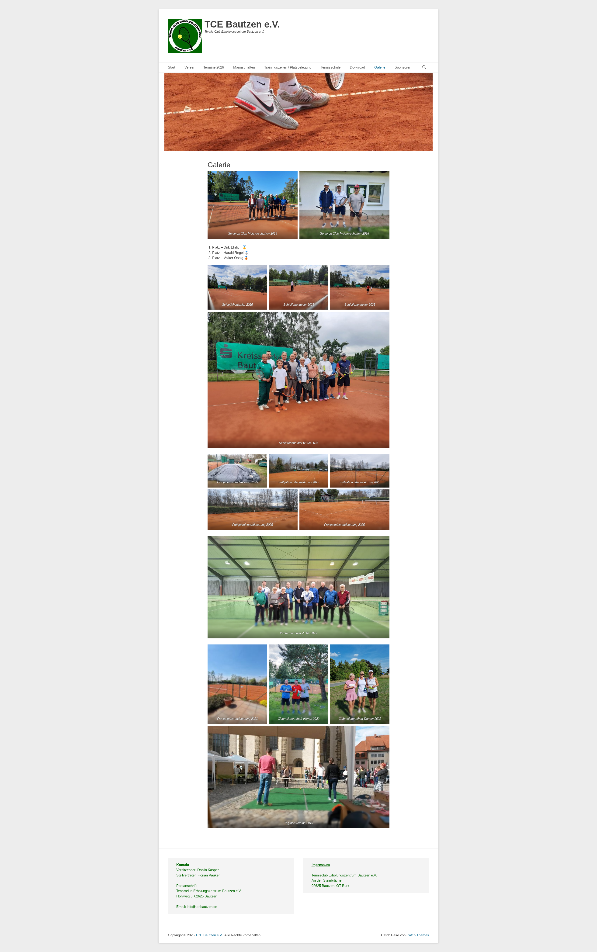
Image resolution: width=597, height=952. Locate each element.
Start (171, 67)
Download (357, 67)
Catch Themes (417, 935)
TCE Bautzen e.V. (242, 24)
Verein (189, 67)
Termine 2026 (213, 67)
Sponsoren (403, 67)
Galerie (379, 67)
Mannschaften (244, 67)
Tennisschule (330, 67)
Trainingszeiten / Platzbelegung (287, 67)
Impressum (321, 865)
